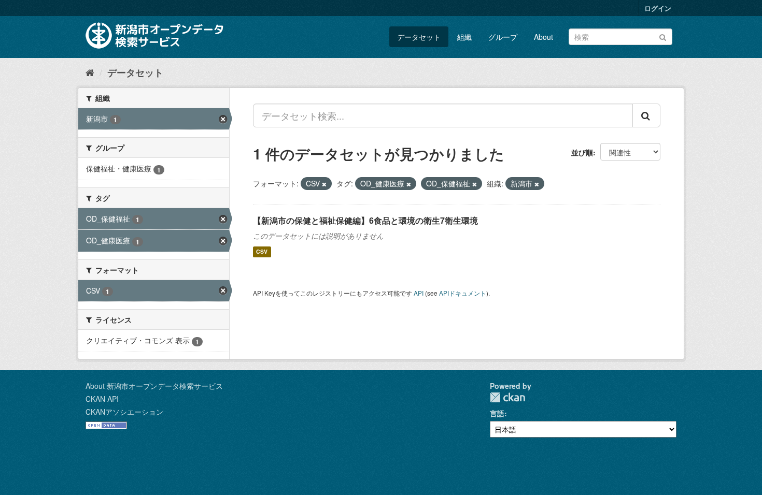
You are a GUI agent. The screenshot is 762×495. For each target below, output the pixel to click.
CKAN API (102, 399)
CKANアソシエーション (124, 411)
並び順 (582, 152)
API (419, 292)
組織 (464, 37)
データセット (419, 37)
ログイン (657, 8)
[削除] (324, 184)
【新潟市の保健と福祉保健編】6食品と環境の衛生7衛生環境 (365, 220)
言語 (497, 413)
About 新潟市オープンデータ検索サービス (154, 386)
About (543, 37)
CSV (261, 252)
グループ (502, 37)
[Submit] (662, 36)
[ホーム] (90, 72)
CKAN (507, 397)
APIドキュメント (462, 292)
